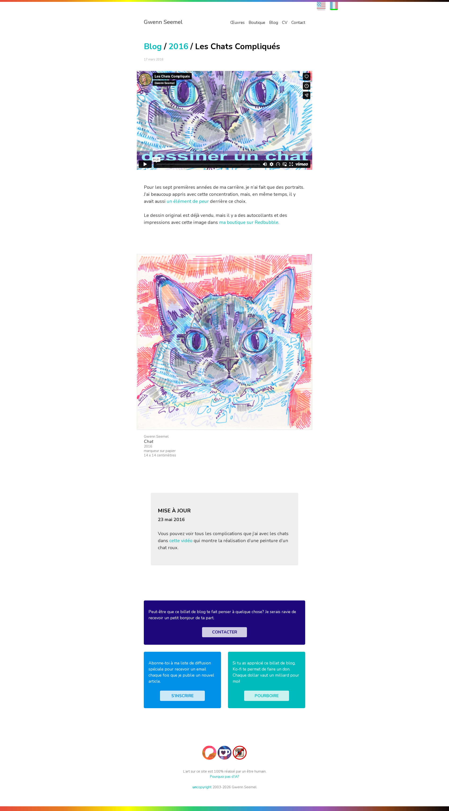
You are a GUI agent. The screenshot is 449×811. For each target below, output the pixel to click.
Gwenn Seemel (163, 22)
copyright (202, 787)
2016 (178, 46)
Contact (298, 22)
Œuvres (237, 22)
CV (284, 22)
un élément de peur (188, 201)
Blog (273, 22)
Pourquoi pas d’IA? (224, 776)
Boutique (257, 22)
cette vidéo (180, 540)
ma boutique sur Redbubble (248, 222)
